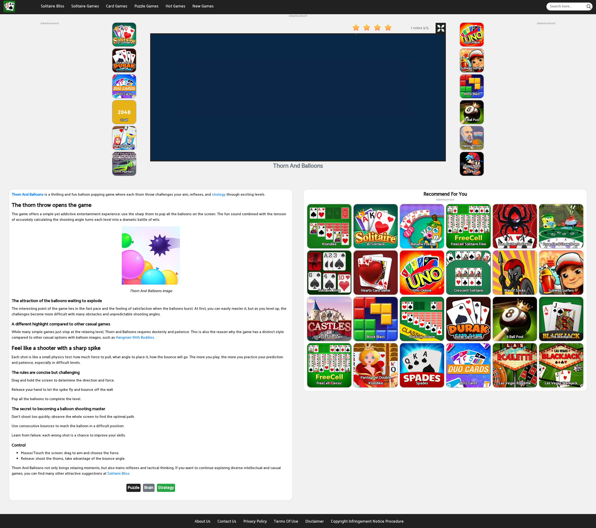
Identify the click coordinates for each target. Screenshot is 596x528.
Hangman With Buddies (135, 337)
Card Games (116, 6)
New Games (203, 6)
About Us (202, 521)
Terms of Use (286, 521)
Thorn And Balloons (28, 194)
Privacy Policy (255, 521)
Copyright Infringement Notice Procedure (367, 521)
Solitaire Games (85, 6)
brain (148, 487)
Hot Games (175, 6)
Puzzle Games (146, 6)
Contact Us (226, 521)
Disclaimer (314, 521)
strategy (219, 194)
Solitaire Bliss (52, 6)
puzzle (133, 487)
